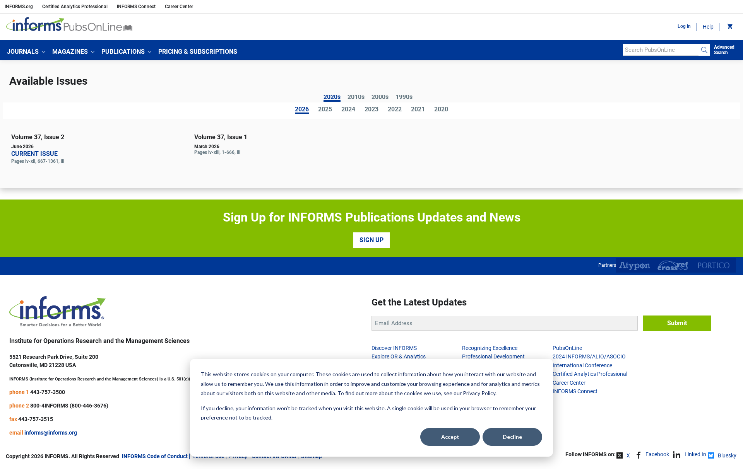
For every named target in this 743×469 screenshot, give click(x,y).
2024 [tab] (348, 110)
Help (708, 27)
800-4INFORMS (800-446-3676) (69, 405)
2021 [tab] (418, 110)
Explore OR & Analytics (399, 356)
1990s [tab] (404, 97)
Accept (450, 436)
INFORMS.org (19, 6)
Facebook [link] (657, 454)
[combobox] (660, 50)
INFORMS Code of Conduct (155, 456)
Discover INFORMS (394, 348)
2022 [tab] (395, 110)
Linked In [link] (695, 454)
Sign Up (371, 240)
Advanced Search (724, 49)
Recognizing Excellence (489, 348)
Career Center (179, 6)
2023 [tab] (371, 110)
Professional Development (493, 356)
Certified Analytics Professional (75, 6)
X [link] (628, 455)
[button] (26, 52)
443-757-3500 (47, 392)
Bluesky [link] (727, 455)
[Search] (704, 50)
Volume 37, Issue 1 (220, 137)
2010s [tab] (356, 97)
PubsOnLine (567, 348)
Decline (512, 436)
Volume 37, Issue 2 (37, 137)
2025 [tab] (325, 110)
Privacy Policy (479, 393)
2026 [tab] (302, 110)
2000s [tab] (380, 97)
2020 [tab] (441, 110)
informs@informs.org (50, 433)
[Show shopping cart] (729, 27)
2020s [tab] (332, 98)
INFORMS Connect (136, 6)
